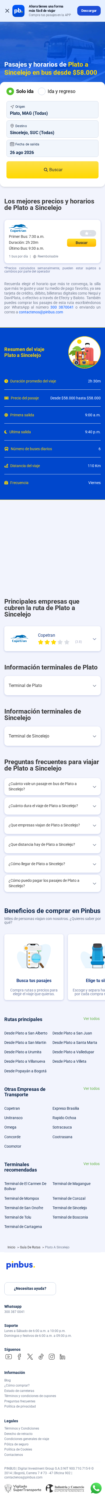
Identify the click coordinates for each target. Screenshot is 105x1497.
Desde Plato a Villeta (69, 1061)
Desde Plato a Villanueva (24, 1061)
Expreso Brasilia (65, 1108)
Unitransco (13, 1118)
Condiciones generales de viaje (26, 1439)
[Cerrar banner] (7, 11)
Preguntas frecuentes (19, 1401)
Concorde (12, 1137)
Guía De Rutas (30, 1247)
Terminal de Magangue (71, 1183)
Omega (10, 1127)
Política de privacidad (20, 1406)
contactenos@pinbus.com (41, 312)
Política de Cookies (18, 1449)
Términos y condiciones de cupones (30, 1396)
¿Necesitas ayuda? (30, 1288)
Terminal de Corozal (68, 1198)
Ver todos (91, 1019)
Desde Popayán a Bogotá (25, 1071)
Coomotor (12, 1146)
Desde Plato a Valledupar (73, 1052)
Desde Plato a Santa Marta (74, 1042)
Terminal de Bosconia (70, 1217)
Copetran (12, 1108)
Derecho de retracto (18, 1434)
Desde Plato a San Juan (72, 1033)
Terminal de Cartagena (23, 1226)
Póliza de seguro (16, 1444)
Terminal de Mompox (21, 1198)
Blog (7, 1380)
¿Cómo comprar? (17, 1385)
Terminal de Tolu (17, 1217)
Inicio (12, 1247)
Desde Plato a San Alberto (25, 1033)
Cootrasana (62, 1137)
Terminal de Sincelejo (69, 1208)
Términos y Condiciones (21, 1428)
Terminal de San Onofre (23, 1208)
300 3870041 (62, 307)
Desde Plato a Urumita (22, 1052)
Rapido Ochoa (64, 1118)
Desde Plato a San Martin (25, 1042)
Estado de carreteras (19, 1391)
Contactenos (13, 1455)
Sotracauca (62, 1127)
